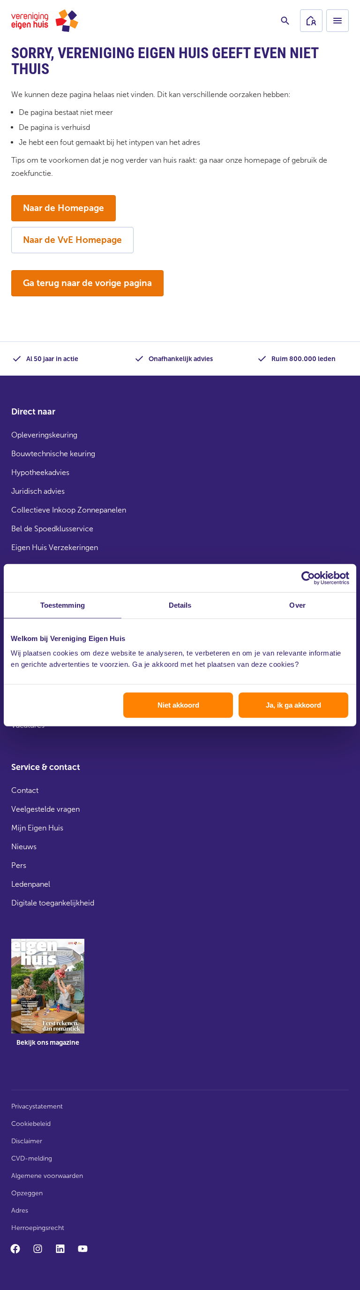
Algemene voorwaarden (47, 1176)
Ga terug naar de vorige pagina (87, 283)
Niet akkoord (178, 705)
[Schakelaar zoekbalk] (285, 20)
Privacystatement (37, 1106)
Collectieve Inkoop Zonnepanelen (68, 509)
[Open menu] (337, 20)
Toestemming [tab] (62, 605)
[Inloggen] (311, 20)
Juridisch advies (38, 491)
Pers (18, 865)
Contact (24, 790)
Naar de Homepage (63, 208)
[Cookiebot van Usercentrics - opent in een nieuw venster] (308, 578)
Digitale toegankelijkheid (52, 902)
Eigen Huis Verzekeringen (54, 547)
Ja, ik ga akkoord (293, 705)
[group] (47, 999)
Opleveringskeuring (44, 434)
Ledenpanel (30, 884)
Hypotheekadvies (40, 472)
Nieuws (24, 846)
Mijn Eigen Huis (37, 827)
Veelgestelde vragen (45, 809)
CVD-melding (31, 1158)
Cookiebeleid (31, 1124)
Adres (19, 1211)
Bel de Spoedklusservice (52, 528)
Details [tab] (180, 605)
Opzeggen (27, 1193)
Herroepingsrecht (37, 1228)
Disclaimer (26, 1141)
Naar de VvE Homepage (72, 239)
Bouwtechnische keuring (53, 453)
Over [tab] (297, 605)
